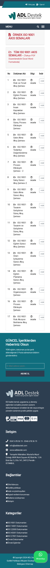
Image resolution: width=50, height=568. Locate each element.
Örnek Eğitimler (14, 543)
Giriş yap (31, 4)
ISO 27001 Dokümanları (17, 536)
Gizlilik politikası (14, 488)
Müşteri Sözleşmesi (29, 561)
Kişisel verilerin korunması (18, 494)
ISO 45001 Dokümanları (17, 533)
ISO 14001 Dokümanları (17, 526)
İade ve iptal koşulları (16, 491)
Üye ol (41, 4)
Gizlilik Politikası (13, 561)
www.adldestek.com (18, 450)
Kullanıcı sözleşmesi (16, 498)
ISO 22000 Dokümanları (17, 529)
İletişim (10, 501)
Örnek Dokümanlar (15, 539)
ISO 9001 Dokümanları (16, 523)
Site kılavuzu (12, 484)
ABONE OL (25, 374)
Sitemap (29, 564)
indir (42, 81)
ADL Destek (32, 557)
